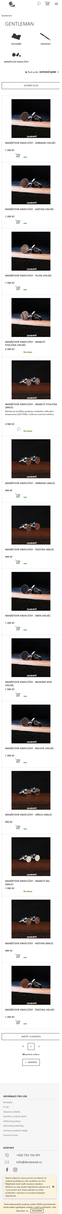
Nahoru (32, 1062)
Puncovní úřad (10, 1135)
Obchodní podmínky (13, 1125)
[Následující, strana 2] (31, 1046)
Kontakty (7, 1102)
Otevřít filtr (31, 85)
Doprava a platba (11, 1111)
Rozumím (37, 1210)
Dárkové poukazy (12, 1121)
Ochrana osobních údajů (15, 1130)
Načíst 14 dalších (31, 1036)
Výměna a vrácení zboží (14, 1116)
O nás (6, 1106)
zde (26, 1210)
